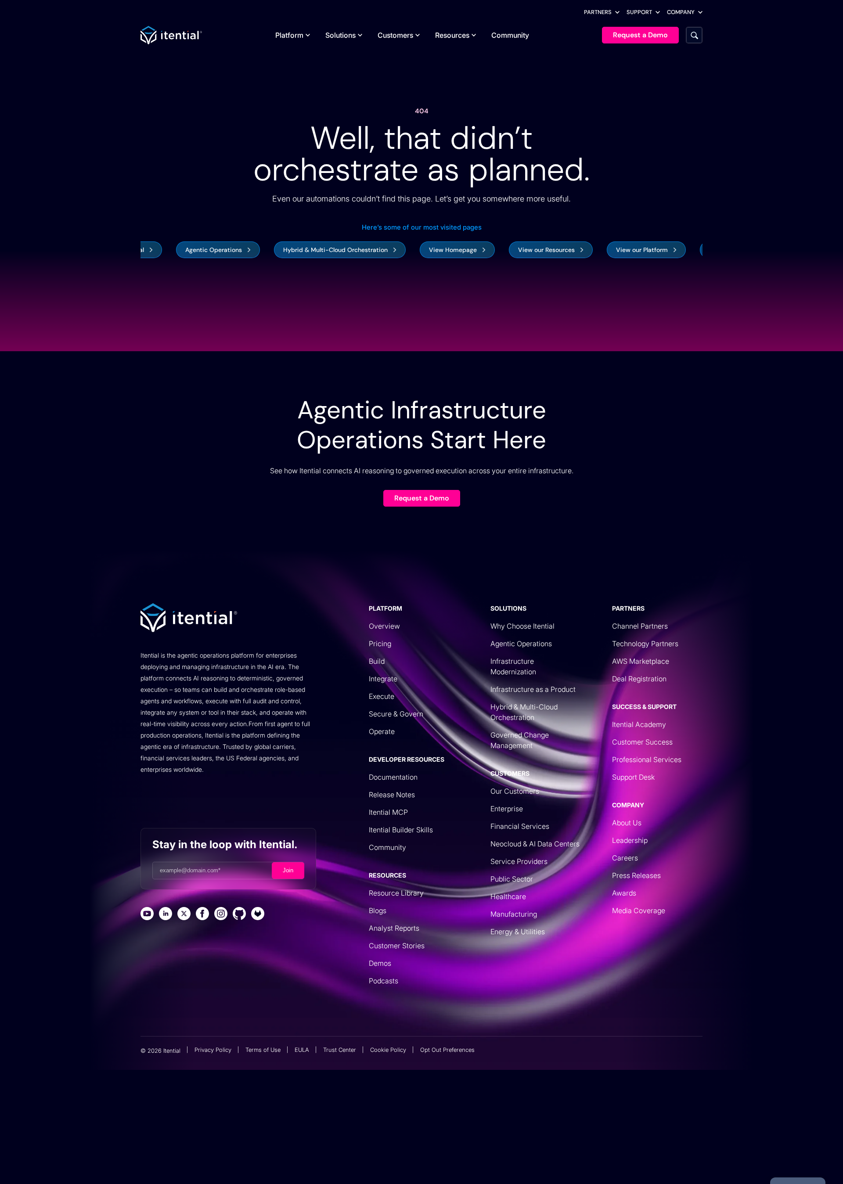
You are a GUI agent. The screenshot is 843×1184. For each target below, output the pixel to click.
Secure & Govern (396, 713)
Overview (384, 626)
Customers (395, 35)
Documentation (393, 777)
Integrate (383, 678)
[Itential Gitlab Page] (257, 914)
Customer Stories (397, 945)
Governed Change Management (519, 740)
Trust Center (339, 1049)
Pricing (380, 643)
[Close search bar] (577, 1156)
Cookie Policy (388, 1049)
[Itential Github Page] (239, 914)
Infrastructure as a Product (533, 689)
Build (377, 661)
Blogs (377, 910)
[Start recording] (535, 1156)
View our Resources (521, 250)
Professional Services (646, 759)
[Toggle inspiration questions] (262, 1156)
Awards (624, 893)
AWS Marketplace (640, 661)
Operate (382, 731)
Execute (381, 696)
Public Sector (511, 879)
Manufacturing (513, 914)
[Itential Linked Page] (165, 914)
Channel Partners (640, 626)
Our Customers (514, 791)
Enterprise (506, 808)
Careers (625, 857)
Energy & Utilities (517, 931)
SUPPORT (639, 12)
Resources (452, 35)
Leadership (630, 840)
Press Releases (636, 875)
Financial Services (519, 826)
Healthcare (508, 896)
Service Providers (519, 861)
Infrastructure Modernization (513, 666)
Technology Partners (645, 643)
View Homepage (427, 250)
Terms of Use (263, 1049)
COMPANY (681, 12)
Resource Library (396, 893)
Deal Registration (639, 678)
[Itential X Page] (184, 914)
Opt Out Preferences (447, 1049)
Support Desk (633, 777)
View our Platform (616, 250)
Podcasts (383, 980)
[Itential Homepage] (171, 35)
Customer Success (642, 742)
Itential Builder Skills (401, 829)
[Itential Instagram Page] (220, 914)
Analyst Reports (394, 928)
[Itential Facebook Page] (202, 914)
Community (510, 35)
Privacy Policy (213, 1049)
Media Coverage (638, 910)
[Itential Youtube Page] (147, 914)
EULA (302, 1049)
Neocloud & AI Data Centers (535, 843)
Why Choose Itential (522, 626)
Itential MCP (388, 812)
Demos (380, 963)
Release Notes (392, 794)
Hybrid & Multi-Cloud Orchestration (310, 250)
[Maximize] (556, 1156)
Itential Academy (639, 724)
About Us (626, 822)
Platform (289, 35)
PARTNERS (598, 12)
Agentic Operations (188, 250)
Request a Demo (421, 498)
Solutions (340, 35)
